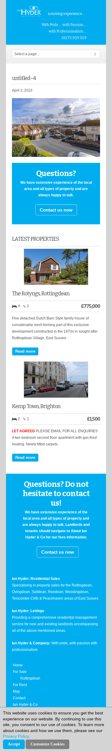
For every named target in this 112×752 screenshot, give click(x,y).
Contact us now (56, 209)
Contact (19, 698)
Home (18, 665)
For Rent (20, 685)
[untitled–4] (56, 156)
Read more (25, 351)
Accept (14, 744)
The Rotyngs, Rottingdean (40, 293)
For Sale (20, 672)
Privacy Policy (16, 736)
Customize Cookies (47, 744)
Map (16, 691)
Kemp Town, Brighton (36, 406)
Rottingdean (30, 678)
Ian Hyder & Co (25, 704)
